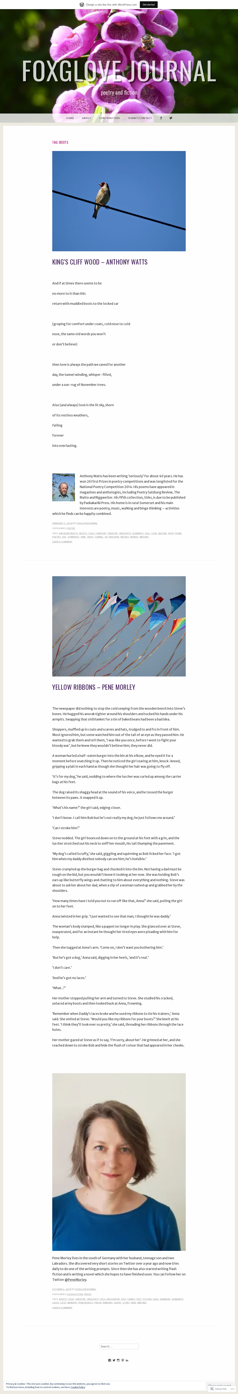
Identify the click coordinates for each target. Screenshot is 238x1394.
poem (178, 533)
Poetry (71, 528)
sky (64, 537)
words (134, 537)
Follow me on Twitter (171, 122)
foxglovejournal (87, 523)
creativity (125, 533)
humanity (178, 1299)
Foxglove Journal (119, 70)
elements (138, 533)
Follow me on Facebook (161, 122)
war (133, 1302)
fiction (147, 1299)
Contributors (109, 118)
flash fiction (75, 1294)
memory (72, 1302)
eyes (123, 1299)
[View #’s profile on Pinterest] (122, 1360)
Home (70, 118)
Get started (149, 4)
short (117, 1302)
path (171, 533)
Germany (165, 1299)
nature (162, 533)
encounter (113, 1299)
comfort (101, 533)
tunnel (99, 537)
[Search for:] (119, 1346)
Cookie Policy (78, 1387)
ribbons (108, 1302)
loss (63, 1302)
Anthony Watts (68, 533)
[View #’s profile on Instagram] (118, 1360)
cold (91, 533)
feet (139, 1299)
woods (124, 537)
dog (102, 1299)
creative (113, 533)
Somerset (73, 537)
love (154, 533)
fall (147, 533)
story (126, 1302)
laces (55, 1302)
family (131, 1299)
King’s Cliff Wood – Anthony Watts (100, 261)
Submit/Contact (140, 118)
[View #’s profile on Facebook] (109, 1360)
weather (114, 537)
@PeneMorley (75, 1280)
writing (144, 537)
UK (106, 537)
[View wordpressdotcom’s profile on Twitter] (113, 1360)
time (83, 537)
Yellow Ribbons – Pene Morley (93, 687)
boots (83, 533)
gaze (155, 1299)
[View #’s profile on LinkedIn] (127, 1360)
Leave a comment (62, 541)
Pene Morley (85, 1302)
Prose (87, 1294)
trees (90, 537)
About (86, 118)
